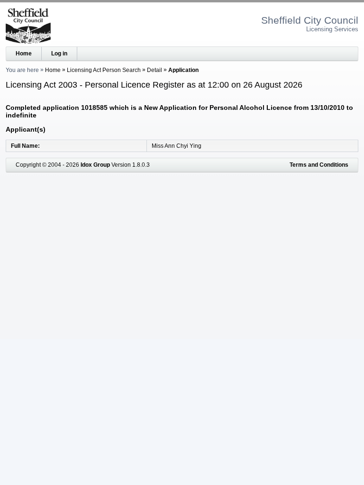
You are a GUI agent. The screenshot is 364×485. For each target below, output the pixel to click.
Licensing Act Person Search (104, 70)
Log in (59, 53)
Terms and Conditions (319, 165)
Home (24, 53)
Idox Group (95, 165)
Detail (154, 70)
